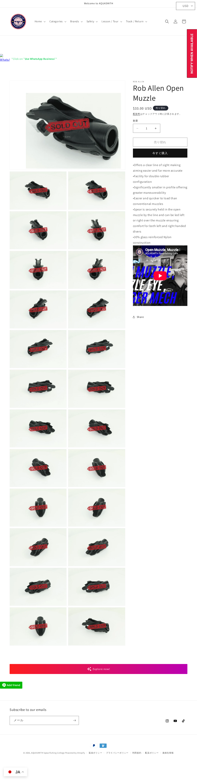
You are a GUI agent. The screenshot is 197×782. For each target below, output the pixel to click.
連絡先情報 (168, 752)
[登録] (74, 720)
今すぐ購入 (160, 153)
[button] (39, 21)
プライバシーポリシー (117, 752)
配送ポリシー (152, 752)
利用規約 (136, 752)
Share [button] (140, 317)
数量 (135, 120)
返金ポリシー (95, 752)
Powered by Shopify (75, 752)
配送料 (136, 113)
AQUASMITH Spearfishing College (48, 752)
